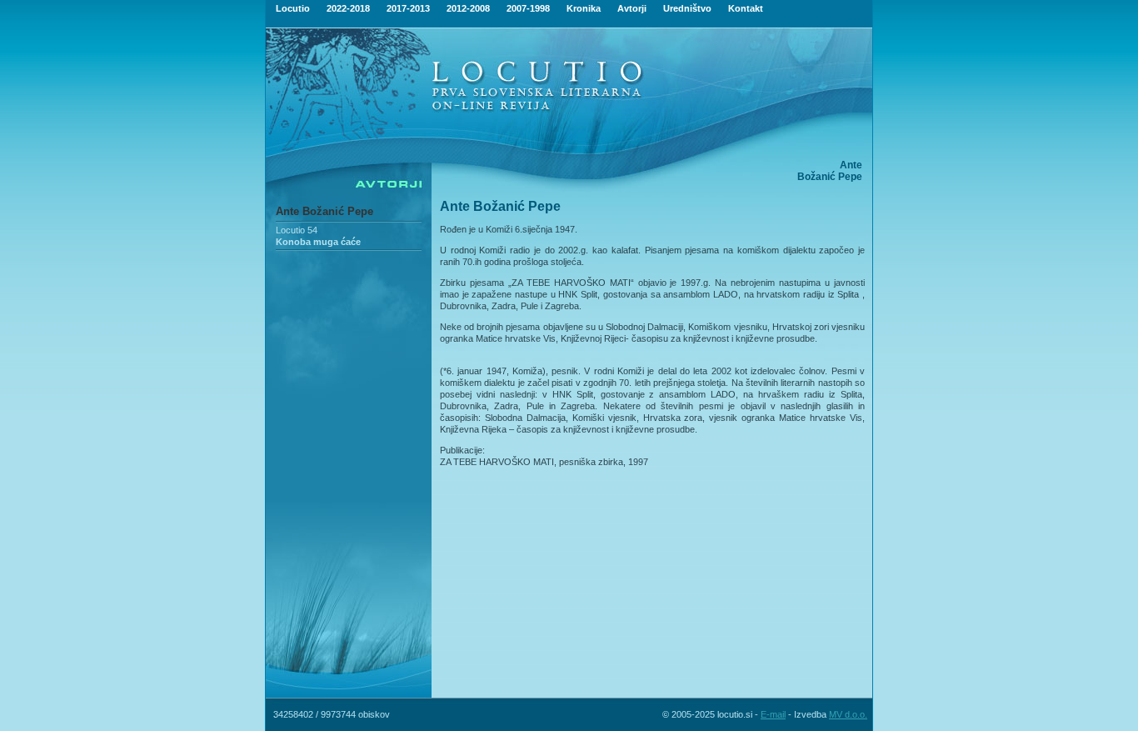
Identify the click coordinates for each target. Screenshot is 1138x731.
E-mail (773, 714)
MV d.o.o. (848, 714)
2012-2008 (468, 8)
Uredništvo (687, 8)
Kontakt (745, 8)
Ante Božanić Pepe (324, 211)
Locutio (293, 8)
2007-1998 (528, 8)
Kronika (584, 8)
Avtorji (631, 8)
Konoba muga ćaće (318, 242)
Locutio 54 (296, 230)
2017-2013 (408, 8)
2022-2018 (348, 8)
